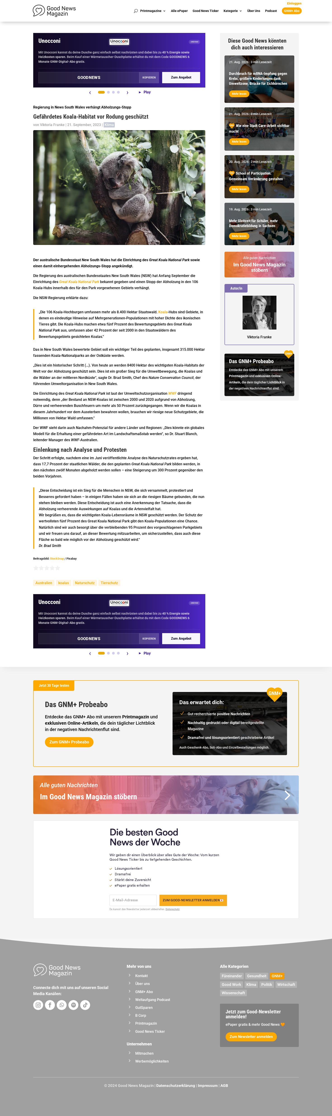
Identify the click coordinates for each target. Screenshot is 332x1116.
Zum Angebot (181, 77)
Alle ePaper (179, 11)
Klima (109, 125)
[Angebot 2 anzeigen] (108, 92)
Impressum (208, 1085)
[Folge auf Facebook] (50, 1005)
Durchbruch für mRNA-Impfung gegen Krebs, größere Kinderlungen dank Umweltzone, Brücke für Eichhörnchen (258, 78)
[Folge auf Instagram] (38, 1005)
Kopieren (149, 77)
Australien (43, 583)
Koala (163, 312)
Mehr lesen (239, 93)
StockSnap (57, 558)
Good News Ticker (206, 11)
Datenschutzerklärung (175, 1085)
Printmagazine (150, 11)
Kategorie (231, 11)
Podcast (271, 11)
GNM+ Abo (291, 11)
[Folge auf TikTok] (85, 1005)
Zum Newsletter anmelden (251, 1037)
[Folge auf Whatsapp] (62, 1005)
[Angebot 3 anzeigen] (113, 92)
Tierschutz (109, 583)
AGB (224, 1085)
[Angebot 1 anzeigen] (101, 92)
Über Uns (253, 11)
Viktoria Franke (52, 125)
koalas (63, 583)
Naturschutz (85, 583)
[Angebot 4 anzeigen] (118, 92)
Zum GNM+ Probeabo (69, 742)
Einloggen (294, 3)
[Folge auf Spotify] (73, 1005)
